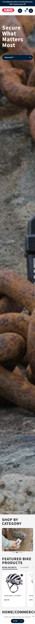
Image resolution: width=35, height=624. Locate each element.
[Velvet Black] (22, 575)
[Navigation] (31, 11)
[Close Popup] (33, 616)
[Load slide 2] (13, 512)
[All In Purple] (22, 584)
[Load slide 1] (6, 512)
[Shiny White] (22, 578)
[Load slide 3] (20, 512)
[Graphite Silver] (22, 581)
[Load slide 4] (27, 512)
